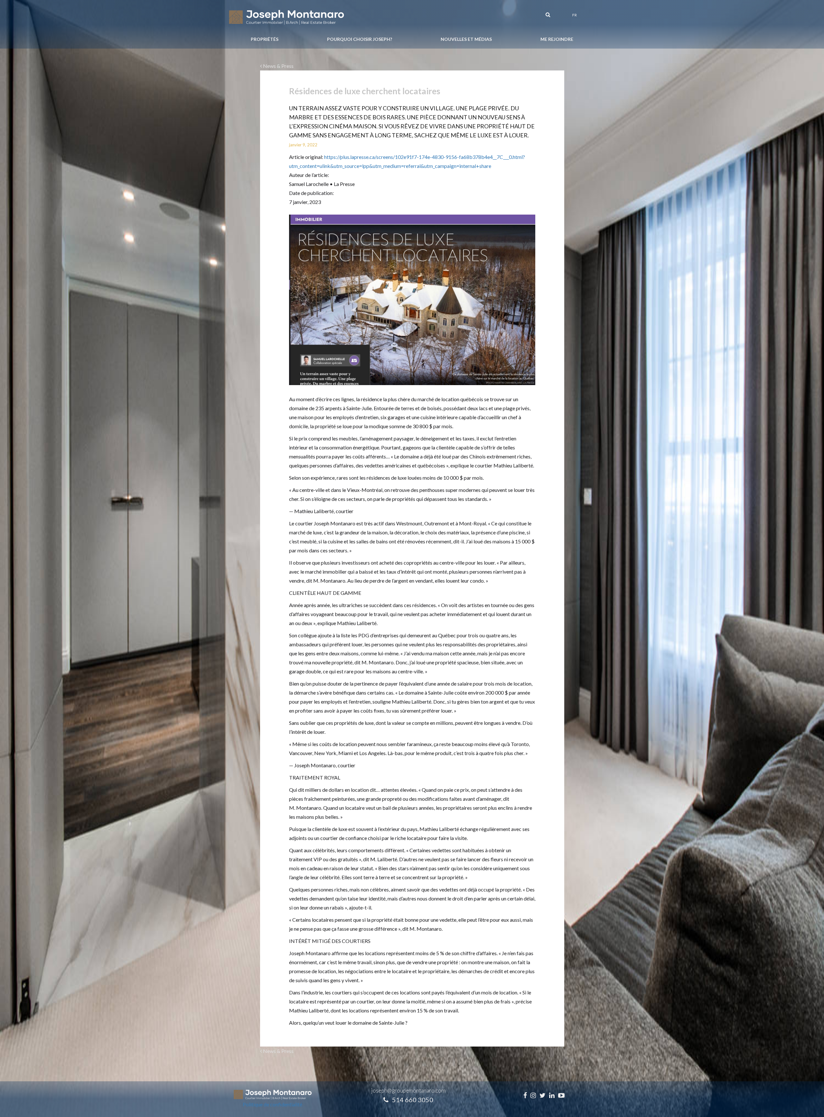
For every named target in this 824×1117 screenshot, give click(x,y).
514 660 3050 (412, 1099)
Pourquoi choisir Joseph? (359, 39)
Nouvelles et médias (466, 39)
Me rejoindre (556, 39)
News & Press (278, 66)
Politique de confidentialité (272, 1104)
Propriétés (264, 39)
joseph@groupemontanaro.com (408, 1090)
